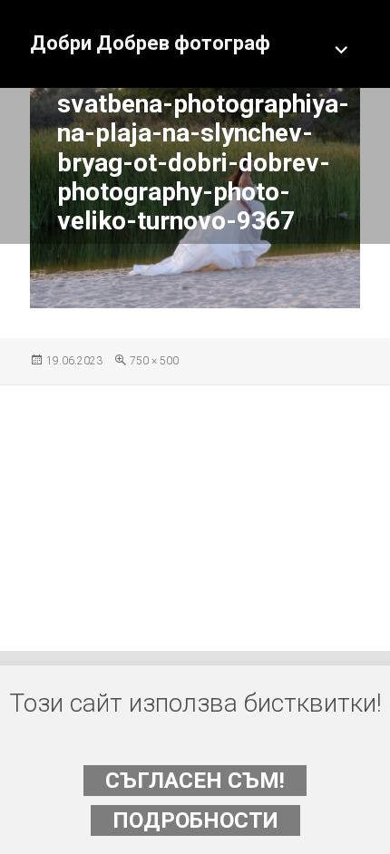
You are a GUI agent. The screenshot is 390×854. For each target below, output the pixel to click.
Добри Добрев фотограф (150, 43)
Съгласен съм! (195, 780)
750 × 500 (154, 360)
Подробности (195, 820)
